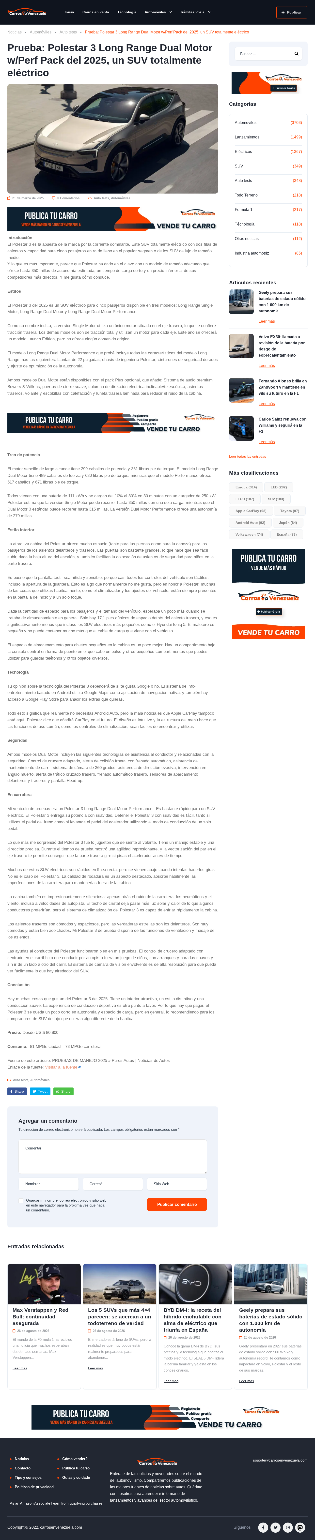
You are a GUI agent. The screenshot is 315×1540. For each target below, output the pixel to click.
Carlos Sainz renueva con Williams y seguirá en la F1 (283, 425)
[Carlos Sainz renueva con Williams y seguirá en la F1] (241, 428)
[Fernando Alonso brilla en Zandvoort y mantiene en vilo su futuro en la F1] (241, 390)
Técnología (126, 12)
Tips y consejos (28, 1477)
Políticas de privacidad (34, 1487)
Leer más (267, 321)
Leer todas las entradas (247, 456)
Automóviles (155, 12)
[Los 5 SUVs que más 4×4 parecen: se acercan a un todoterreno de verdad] (119, 1284)
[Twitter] (275, 1528)
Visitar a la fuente (61, 1067)
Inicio (69, 12)
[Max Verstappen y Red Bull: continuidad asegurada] (44, 1284)
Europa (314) (246, 487)
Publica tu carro (76, 1468)
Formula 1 (243, 210)
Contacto (23, 1468)
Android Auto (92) (250, 523)
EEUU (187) (245, 499)
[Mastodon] (300, 1528)
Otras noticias (247, 239)
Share (19, 1091)
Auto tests (68, 32)
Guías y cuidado (76, 1477)
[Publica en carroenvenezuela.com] (112, 219)
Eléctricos (243, 152)
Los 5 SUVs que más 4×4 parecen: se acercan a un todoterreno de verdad (119, 1316)
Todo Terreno (246, 195)
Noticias (14, 32)
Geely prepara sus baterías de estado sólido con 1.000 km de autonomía (282, 301)
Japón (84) (288, 523)
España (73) (287, 534)
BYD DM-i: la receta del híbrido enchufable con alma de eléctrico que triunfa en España (192, 1320)
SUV (239, 166)
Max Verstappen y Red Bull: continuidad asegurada (40, 1316)
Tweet (42, 1091)
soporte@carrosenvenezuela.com (280, 1460)
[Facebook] (263, 1528)
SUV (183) (276, 499)
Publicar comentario (177, 1204)
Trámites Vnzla (192, 12)
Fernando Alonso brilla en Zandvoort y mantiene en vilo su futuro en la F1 (283, 387)
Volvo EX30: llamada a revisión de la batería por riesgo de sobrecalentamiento (282, 346)
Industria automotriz (252, 253)
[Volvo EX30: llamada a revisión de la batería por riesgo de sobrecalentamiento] (241, 346)
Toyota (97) (289, 511)
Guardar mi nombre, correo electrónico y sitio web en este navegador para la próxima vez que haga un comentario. (66, 1205)
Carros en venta (95, 12)
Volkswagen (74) (249, 534)
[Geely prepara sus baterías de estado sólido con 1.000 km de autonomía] (241, 301)
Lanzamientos (247, 137)
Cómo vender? (75, 1459)
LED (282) (279, 487)
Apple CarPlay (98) (251, 511)
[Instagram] (288, 1528)
